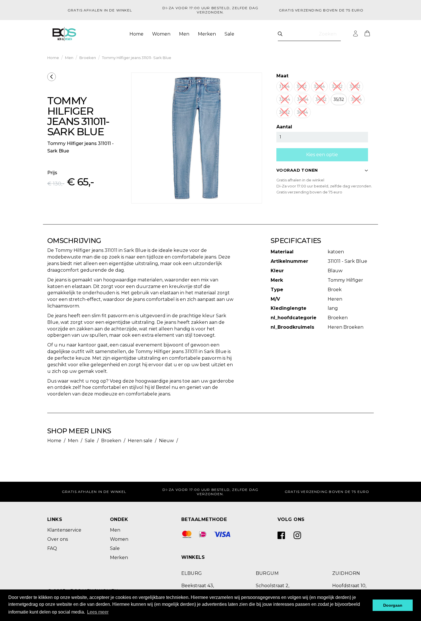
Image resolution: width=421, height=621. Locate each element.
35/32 (339, 99)
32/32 (337, 86)
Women (161, 34)
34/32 (321, 99)
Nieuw (166, 440)
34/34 (302, 99)
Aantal (284, 127)
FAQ (52, 548)
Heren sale (140, 440)
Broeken (87, 57)
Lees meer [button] (98, 612)
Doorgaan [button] (392, 605)
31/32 (302, 86)
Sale (229, 34)
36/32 (284, 112)
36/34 (302, 112)
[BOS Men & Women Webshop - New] (64, 34)
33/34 (284, 99)
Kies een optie (322, 154)
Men (184, 34)
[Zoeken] (280, 34)
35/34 (356, 99)
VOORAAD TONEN (297, 170)
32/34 (319, 86)
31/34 (284, 86)
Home (136, 34)
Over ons (57, 539)
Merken (207, 34)
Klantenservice (64, 530)
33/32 (355, 86)
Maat (282, 76)
